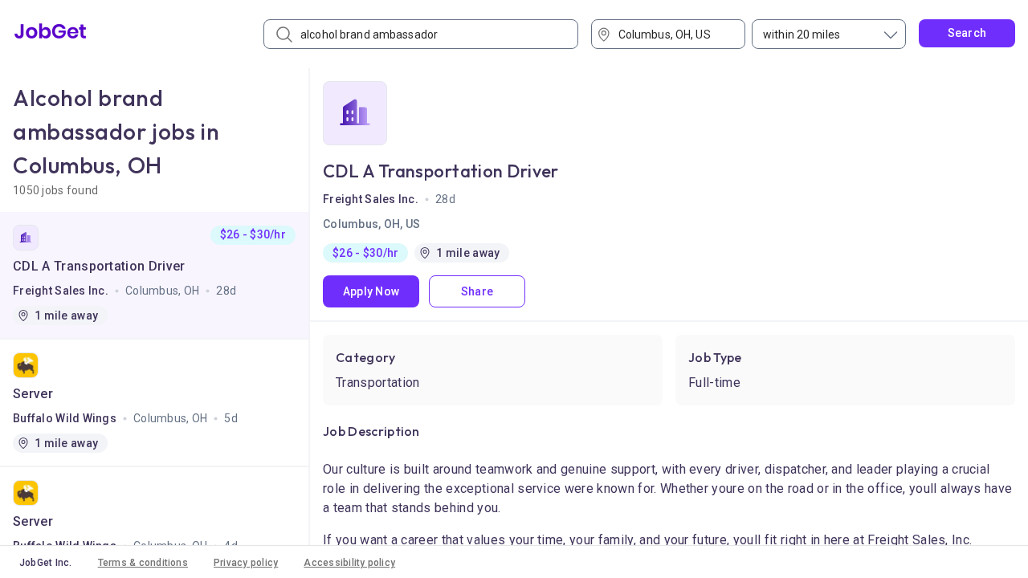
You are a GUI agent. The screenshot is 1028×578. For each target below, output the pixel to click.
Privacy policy (246, 562)
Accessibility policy (349, 562)
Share (477, 291)
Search (967, 32)
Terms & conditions (143, 562)
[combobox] (674, 34)
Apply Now (371, 291)
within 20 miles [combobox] (801, 34)
